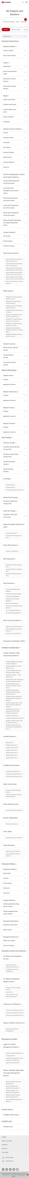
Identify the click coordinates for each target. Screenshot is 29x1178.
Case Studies (24, 21)
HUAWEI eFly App (9, 1161)
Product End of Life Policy (8, 21)
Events (17, 21)
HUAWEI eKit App (9, 1157)
